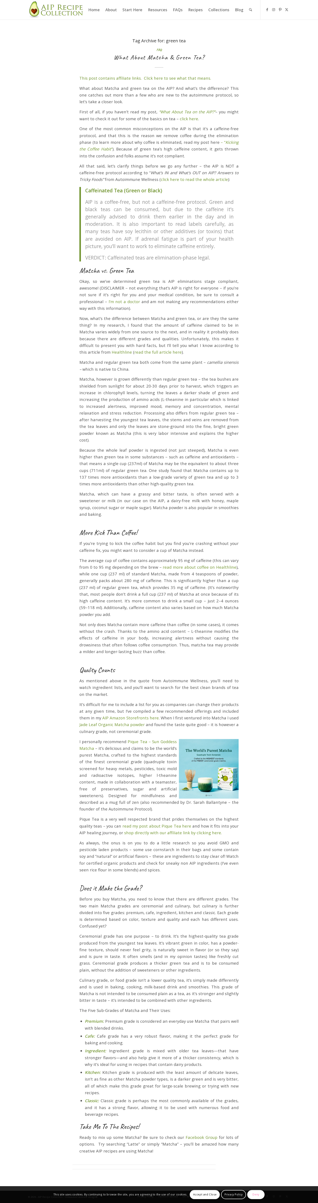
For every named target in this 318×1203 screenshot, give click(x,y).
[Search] (250, 9)
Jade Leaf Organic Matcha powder (112, 724)
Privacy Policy (234, 1194)
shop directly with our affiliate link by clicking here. (172, 832)
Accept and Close (205, 1194)
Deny (255, 1194)
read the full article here (158, 352)
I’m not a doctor (124, 301)
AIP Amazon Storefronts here (130, 717)
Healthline (122, 352)
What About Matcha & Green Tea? (159, 57)
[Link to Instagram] (273, 9)
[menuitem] (94, 9)
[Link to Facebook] (267, 9)
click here (189, 118)
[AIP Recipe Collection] (56, 9)
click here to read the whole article (194, 179)
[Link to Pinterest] (280, 9)
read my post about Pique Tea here (156, 826)
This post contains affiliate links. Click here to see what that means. (145, 78)
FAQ (159, 49)
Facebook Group (201, 1137)
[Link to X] (286, 9)
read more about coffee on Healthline (199, 567)
